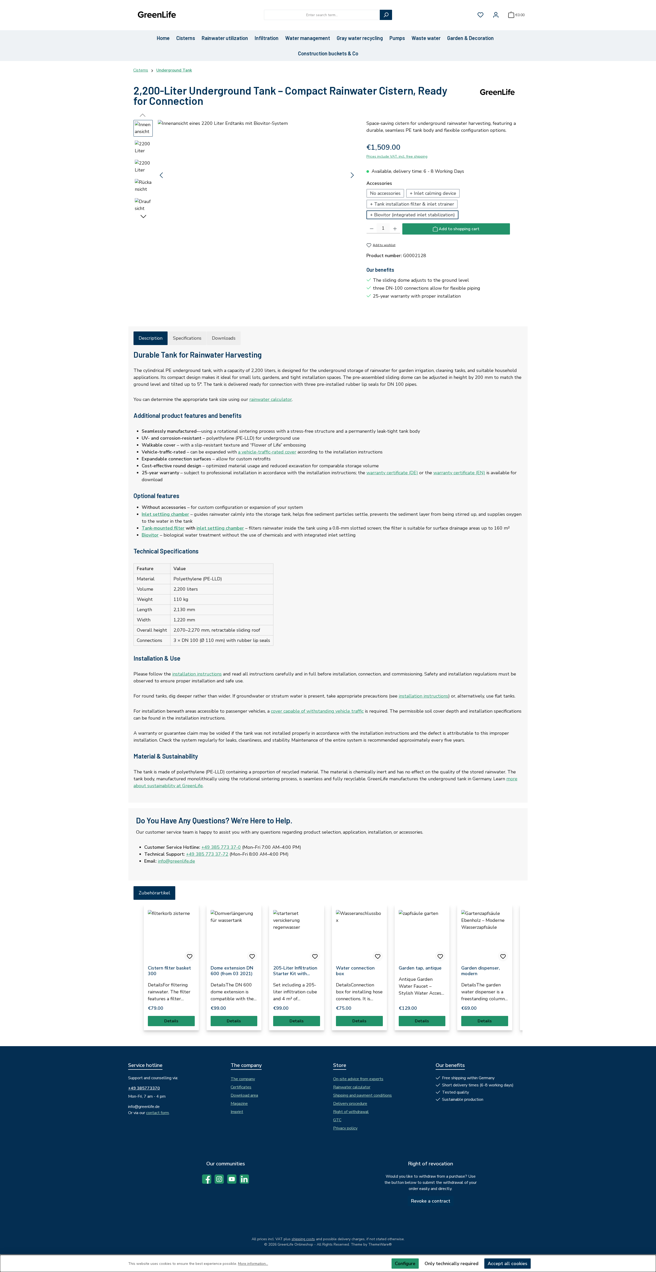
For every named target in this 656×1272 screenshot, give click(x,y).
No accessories (385, 193)
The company (243, 1079)
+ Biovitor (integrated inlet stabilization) (412, 215)
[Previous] (162, 175)
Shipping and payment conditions (362, 1095)
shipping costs (303, 1239)
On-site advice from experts (358, 1079)
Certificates (241, 1087)
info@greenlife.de (176, 861)
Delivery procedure (350, 1103)
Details (171, 1021)
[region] (244, 175)
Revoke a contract (430, 1201)
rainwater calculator (270, 399)
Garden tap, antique (420, 968)
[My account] (495, 15)
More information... (253, 1263)
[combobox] (322, 15)
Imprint (237, 1112)
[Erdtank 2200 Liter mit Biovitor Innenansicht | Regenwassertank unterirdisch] (257, 175)
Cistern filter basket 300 (169, 970)
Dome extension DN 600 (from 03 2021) (232, 970)
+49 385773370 (144, 1088)
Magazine (239, 1103)
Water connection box (355, 970)
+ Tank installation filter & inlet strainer (412, 204)
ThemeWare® (380, 1244)
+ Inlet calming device (433, 193)
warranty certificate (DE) (392, 473)
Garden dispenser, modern (480, 970)
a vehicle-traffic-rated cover (267, 452)
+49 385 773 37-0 (221, 847)
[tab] (151, 338)
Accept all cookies (507, 1263)
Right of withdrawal (351, 1112)
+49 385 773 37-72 (207, 854)
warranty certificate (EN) (459, 473)
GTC (337, 1120)
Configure (405, 1263)
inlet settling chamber (220, 528)
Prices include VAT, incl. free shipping (396, 156)
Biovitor (150, 535)
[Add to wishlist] (189, 956)
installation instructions (197, 674)
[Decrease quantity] (371, 228)
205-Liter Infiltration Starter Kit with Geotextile (295, 970)
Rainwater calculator (351, 1087)
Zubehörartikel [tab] (154, 893)
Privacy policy (345, 1128)
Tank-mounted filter (163, 528)
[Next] (352, 175)
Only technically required (451, 1263)
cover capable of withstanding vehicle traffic (317, 711)
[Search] (386, 15)
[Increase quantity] (395, 228)
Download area (244, 1095)
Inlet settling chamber (165, 514)
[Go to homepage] (156, 15)
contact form (157, 1113)
